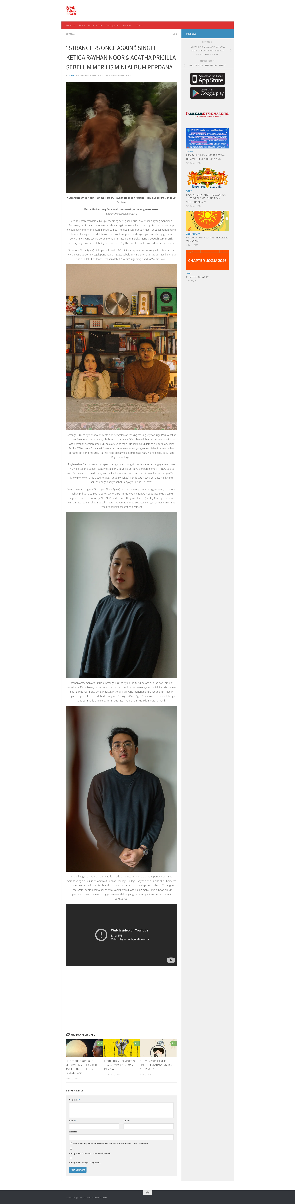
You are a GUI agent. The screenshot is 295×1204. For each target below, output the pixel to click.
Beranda (70, 25)
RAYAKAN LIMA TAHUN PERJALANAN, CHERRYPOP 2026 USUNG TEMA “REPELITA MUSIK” (206, 198)
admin (72, 75)
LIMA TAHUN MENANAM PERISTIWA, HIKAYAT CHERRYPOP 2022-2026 (205, 157)
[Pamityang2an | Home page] (71, 10)
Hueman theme (100, 1197)
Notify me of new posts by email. (85, 1162)
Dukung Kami (112, 25)
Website (73, 1131)
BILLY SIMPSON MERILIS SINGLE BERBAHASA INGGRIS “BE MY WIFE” (156, 1065)
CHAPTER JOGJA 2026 (197, 277)
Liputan (70, 33)
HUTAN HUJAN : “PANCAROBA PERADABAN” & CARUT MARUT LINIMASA (119, 1065)
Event (189, 191)
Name (72, 1120)
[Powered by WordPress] (77, 1198)
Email (127, 1120)
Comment (74, 1099)
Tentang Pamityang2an (90, 25)
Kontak (140, 25)
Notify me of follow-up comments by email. (90, 1153)
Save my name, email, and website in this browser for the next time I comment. (111, 1143)
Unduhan (127, 25)
